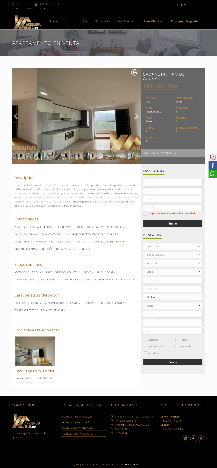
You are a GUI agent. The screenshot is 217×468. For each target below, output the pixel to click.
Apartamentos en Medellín (77, 416)
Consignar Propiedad (185, 21)
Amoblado (153, 352)
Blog (85, 21)
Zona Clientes (153, 21)
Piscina (183, 339)
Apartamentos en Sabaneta (77, 433)
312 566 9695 (121, 432)
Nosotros (70, 21)
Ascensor (153, 339)
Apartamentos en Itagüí (75, 422)
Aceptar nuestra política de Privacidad (171, 213)
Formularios (103, 21)
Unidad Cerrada (156, 346)
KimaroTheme (132, 464)
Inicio (53, 21)
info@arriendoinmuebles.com (132, 424)
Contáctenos (125, 21)
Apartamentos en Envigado (77, 428)
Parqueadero (186, 346)
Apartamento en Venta (38, 370)
